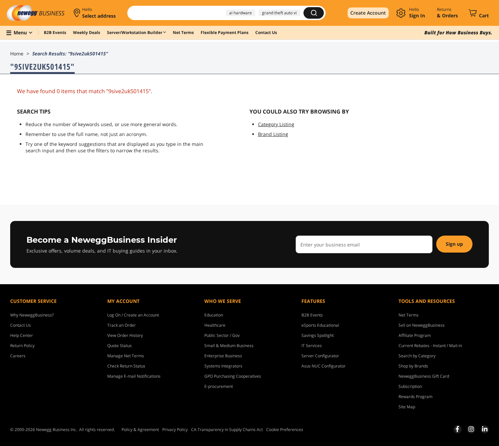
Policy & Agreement (140, 429)
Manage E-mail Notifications (134, 376)
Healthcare (214, 325)
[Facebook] (457, 429)
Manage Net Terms (125, 356)
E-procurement (218, 386)
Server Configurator (320, 356)
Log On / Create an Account (133, 315)
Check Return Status (126, 366)
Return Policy (22, 345)
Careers (17, 356)
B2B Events (312, 315)
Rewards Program (415, 396)
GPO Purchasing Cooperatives (232, 376)
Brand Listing (273, 134)
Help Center (21, 335)
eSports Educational (320, 325)
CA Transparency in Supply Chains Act (227, 429)
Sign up (454, 244)
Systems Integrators (223, 366)
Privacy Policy (175, 429)
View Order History (125, 335)
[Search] (313, 13)
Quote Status (119, 345)
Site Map (407, 407)
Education (213, 315)
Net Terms (409, 315)
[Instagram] (471, 429)
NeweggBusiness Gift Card (424, 376)
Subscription (410, 386)
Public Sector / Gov (222, 335)
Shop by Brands (413, 366)
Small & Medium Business (229, 345)
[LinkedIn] (484, 429)
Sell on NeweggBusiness (422, 325)
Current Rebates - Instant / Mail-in (430, 345)
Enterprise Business (223, 356)
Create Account (368, 13)
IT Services (311, 345)
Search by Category (417, 356)
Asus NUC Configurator (323, 366)
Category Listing (276, 124)
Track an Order (121, 325)
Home (16, 53)
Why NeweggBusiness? (32, 315)
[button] (95, 13)
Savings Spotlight (317, 335)
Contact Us (20, 325)
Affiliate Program (415, 335)
